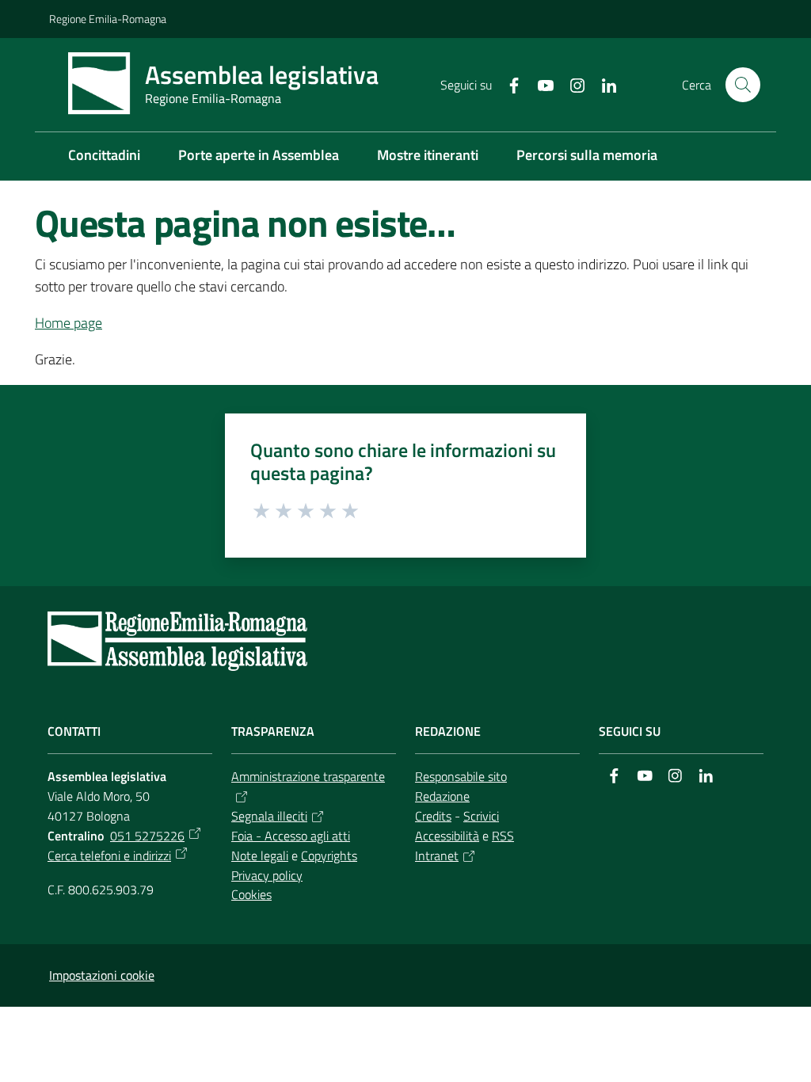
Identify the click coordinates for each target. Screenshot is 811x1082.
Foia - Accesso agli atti (290, 835)
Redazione (442, 796)
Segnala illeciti (269, 815)
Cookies (251, 894)
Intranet (437, 855)
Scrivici (481, 815)
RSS (503, 835)
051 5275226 (147, 835)
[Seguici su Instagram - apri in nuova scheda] (571, 83)
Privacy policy (267, 875)
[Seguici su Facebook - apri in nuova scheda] (508, 83)
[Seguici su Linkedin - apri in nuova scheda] (603, 83)
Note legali (259, 855)
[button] (743, 85)
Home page (68, 322)
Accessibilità (447, 835)
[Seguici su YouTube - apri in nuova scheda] (539, 83)
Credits (433, 815)
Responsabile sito (461, 776)
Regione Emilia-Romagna (107, 18)
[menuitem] (104, 156)
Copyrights (329, 855)
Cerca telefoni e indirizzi (109, 855)
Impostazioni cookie (101, 975)
